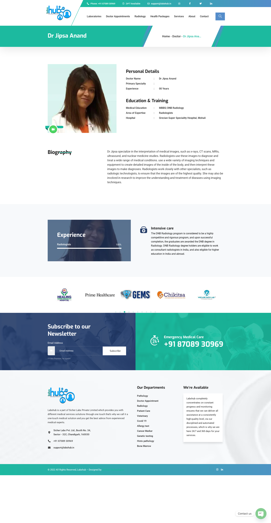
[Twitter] (211, 469)
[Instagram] (216, 469)
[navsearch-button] (220, 16)
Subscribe (115, 350)
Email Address (55, 343)
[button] (115, 312)
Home (166, 36)
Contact (204, 16)
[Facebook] (206, 469)
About (192, 16)
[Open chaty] (260, 513)
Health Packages (159, 16)
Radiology (140, 16)
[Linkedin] (220, 469)
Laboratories (94, 16)
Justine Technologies (113, 469)
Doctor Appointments (118, 16)
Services (179, 16)
